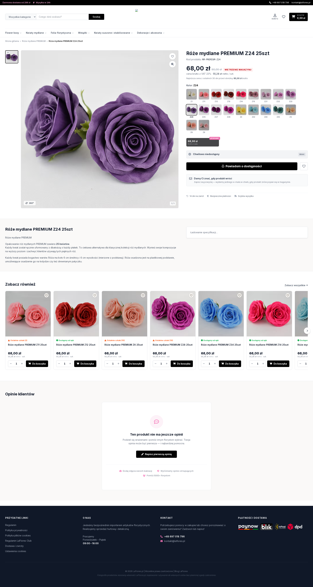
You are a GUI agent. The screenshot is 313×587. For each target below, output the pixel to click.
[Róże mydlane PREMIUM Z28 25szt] (172, 313)
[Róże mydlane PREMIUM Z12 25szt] (76, 313)
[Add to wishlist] (172, 56)
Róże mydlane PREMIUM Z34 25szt (221, 344)
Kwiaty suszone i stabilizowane (112, 32)
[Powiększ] (172, 64)
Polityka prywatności (16, 530)
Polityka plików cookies (18, 535)
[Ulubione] (283, 16)
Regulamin (10, 525)
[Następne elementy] (307, 330)
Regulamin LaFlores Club (18, 540)
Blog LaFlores (181, 571)
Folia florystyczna (61, 32)
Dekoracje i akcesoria (149, 32)
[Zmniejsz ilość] (10, 364)
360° (31, 203)
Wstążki (82, 32)
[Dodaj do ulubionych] (304, 166)
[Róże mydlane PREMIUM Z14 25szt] (269, 313)
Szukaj (96, 16)
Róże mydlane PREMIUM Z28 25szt (173, 344)
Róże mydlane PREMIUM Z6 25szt (123, 344)
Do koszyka (39, 363)
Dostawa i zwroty (14, 546)
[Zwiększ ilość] (21, 364)
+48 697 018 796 (174, 536)
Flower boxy (12, 32)
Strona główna (12, 41)
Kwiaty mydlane (35, 32)
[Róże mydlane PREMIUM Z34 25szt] (221, 313)
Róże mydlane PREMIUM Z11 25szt (27, 344)
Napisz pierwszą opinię (158, 454)
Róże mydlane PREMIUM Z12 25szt (75, 344)
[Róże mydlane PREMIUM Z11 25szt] (28, 313)
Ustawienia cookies (15, 551)
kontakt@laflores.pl (301, 2)
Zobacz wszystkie (295, 285)
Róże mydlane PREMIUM (34, 41)
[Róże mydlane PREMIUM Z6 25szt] (124, 313)
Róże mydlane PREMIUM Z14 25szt (269, 344)
